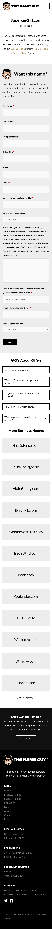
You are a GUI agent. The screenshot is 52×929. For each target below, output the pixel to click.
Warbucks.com (26, 639)
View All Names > (26, 697)
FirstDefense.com (26, 445)
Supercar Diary (20, 53)
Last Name (8, 121)
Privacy (7, 871)
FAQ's (7, 806)
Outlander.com (26, 596)
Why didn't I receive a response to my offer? (21, 381)
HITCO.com (26, 618)
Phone (6, 182)
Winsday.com (26, 661)
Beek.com (26, 575)
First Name (8, 106)
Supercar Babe (41, 48)
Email (6, 167)
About (7, 811)
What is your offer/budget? (15, 213)
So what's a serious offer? (17, 369)
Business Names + (13, 798)
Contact (8, 815)
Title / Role (8, 152)
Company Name (11, 136)
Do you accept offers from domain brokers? (22, 395)
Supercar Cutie (18, 48)
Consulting (9, 802)
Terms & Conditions (14, 875)
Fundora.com (26, 682)
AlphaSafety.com (26, 488)
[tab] (26, 369)
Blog (6, 819)
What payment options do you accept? (20, 418)
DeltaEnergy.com (26, 467)
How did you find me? (13, 323)
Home (7, 790)
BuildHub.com (26, 510)
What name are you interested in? (18, 198)
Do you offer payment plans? (19, 406)
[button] (26, 738)
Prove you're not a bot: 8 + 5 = (17, 308)
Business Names (12, 794)
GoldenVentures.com (26, 531)
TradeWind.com (26, 553)
